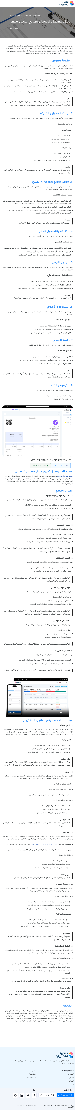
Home (39, 16)
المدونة (35, 16)
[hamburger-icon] (4, 3)
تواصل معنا (33, 1074)
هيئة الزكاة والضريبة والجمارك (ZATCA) (44, 844)
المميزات (71, 1074)
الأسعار (71, 1077)
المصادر (71, 1081)
